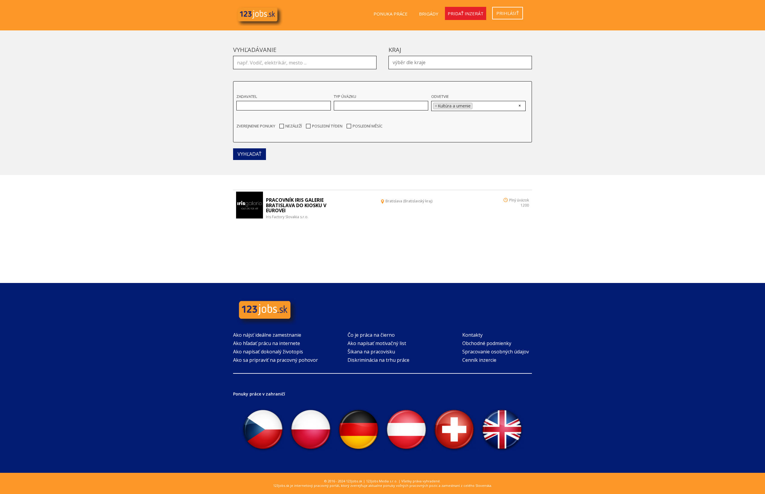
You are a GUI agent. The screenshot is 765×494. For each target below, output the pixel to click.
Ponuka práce (391, 14)
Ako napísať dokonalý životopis (268, 351)
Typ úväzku (345, 96)
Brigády (428, 14)
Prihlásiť (507, 13)
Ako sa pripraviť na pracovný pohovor (275, 360)
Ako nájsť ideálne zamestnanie (267, 335)
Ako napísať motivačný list (377, 343)
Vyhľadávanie (254, 50)
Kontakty (472, 335)
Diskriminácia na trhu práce (378, 360)
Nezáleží (293, 126)
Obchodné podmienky (486, 343)
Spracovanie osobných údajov (495, 351)
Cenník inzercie (479, 360)
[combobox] (460, 62)
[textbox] (461, 62)
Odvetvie (440, 96)
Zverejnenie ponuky (255, 126)
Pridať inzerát (466, 13)
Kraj (394, 50)
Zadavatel (246, 96)
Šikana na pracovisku (371, 351)
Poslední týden (327, 126)
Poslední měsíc (367, 126)
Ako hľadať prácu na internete (266, 343)
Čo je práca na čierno (371, 335)
